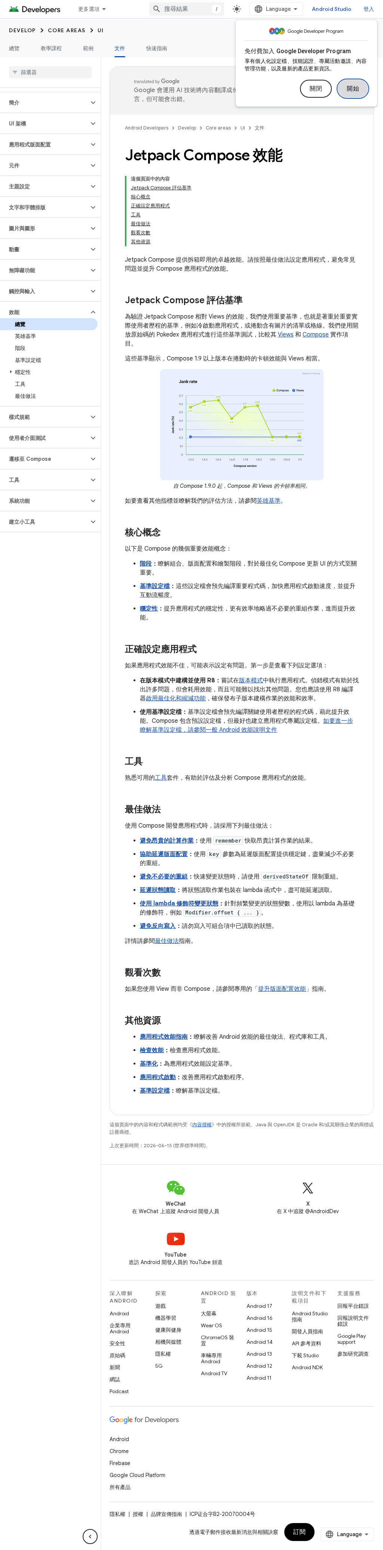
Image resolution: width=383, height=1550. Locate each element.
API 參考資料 (306, 1343)
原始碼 (117, 1355)
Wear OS (211, 1325)
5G (159, 1365)
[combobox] (186, 9)
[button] (44, 103)
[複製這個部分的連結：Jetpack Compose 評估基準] (250, 300)
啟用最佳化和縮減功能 (176, 698)
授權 (138, 1514)
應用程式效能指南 (164, 1037)
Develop (22, 30)
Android (119, 1313)
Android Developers (146, 128)
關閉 (316, 88)
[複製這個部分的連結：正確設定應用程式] (204, 649)
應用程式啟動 (158, 1077)
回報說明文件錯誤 (353, 1321)
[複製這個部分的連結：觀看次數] (168, 973)
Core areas (67, 30)
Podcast (119, 1391)
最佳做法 (167, 941)
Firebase (120, 1463)
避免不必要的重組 (164, 876)
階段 (146, 563)
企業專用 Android (120, 1328)
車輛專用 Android (211, 1358)
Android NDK (307, 1367)
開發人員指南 (307, 1331)
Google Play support (351, 1339)
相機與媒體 (168, 1342)
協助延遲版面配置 (164, 854)
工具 (161, 778)
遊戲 (160, 1306)
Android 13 (259, 1353)
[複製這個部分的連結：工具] (150, 762)
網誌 (115, 1379)
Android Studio (332, 9)
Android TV (214, 1373)
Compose (316, 334)
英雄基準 (269, 501)
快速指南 (157, 48)
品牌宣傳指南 (166, 1514)
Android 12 (259, 1365)
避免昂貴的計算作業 (167, 840)
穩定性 (149, 608)
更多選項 (88, 9)
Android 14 (259, 1342)
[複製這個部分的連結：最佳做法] (168, 810)
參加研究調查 (353, 1353)
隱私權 (163, 1353)
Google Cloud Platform (137, 1475)
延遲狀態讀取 (158, 890)
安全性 (117, 1343)
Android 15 (259, 1330)
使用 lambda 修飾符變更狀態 (179, 903)
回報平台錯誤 (353, 1306)
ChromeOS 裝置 (217, 1340)
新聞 (115, 1367)
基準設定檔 (155, 586)
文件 (119, 48)
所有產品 (120, 1487)
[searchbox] (50, 72)
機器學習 (165, 1318)
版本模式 (251, 680)
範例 (88, 48)
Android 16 (259, 1318)
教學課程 (51, 48)
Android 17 (259, 1306)
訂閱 (299, 1532)
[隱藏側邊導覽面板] (90, 1536)
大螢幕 (209, 1313)
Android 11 (259, 1377)
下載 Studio (305, 1355)
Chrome (119, 1451)
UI (101, 30)
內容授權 (202, 1124)
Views (286, 334)
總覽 (14, 48)
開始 (353, 88)
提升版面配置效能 (282, 989)
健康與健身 (168, 1330)
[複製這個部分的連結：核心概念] (168, 533)
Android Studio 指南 (310, 1316)
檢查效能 (152, 1050)
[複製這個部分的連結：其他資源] (168, 1021)
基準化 (149, 1064)
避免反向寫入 (158, 926)
